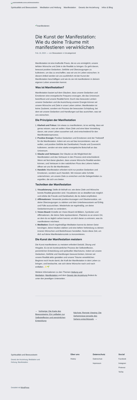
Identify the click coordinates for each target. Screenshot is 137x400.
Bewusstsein (57, 53)
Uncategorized (70, 53)
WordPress (25, 387)
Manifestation (51, 275)
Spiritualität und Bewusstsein (24, 355)
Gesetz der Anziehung (77, 275)
